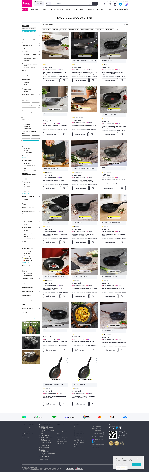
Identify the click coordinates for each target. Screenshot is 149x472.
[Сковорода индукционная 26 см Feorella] (55, 315)
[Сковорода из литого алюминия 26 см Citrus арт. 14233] (55, 368)
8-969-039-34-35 (45, 456)
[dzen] (120, 428)
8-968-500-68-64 (45, 447)
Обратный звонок (97, 433)
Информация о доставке (28, 433)
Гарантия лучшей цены (62, 437)
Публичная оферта (79, 442)
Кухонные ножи (78, 9)
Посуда (52, 9)
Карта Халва (60, 435)
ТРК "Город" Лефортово (47, 427)
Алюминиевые (46, 29)
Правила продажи (79, 437)
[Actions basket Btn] (115, 4)
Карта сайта (95, 447)
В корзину (64, 80)
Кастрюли (68, 9)
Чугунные (55, 29)
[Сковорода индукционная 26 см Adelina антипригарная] (55, 207)
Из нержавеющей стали (87, 29)
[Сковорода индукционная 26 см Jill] (55, 153)
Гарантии (59, 429)
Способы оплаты (26, 431)
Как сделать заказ (26, 429)
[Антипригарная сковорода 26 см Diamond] (113, 315)
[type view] (124, 24)
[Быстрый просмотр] (67, 39)
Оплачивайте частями (62, 441)
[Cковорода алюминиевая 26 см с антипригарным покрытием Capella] (84, 153)
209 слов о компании (79, 427)
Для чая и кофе (89, 9)
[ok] (113, 428)
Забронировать (51, 80)
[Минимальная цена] (26, 39)
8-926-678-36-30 (45, 435)
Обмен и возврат (26, 437)
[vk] (110, 428)
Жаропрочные (109, 29)
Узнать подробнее (120, 464)
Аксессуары (119, 9)
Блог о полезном (78, 431)
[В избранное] (67, 34)
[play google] (79, 469)
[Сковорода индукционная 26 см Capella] (113, 153)
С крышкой (63, 29)
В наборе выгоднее (35, 9)
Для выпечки (100, 9)
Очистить (24, 25)
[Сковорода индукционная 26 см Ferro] (113, 261)
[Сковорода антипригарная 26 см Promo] (84, 99)
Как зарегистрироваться (28, 427)
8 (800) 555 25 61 (113, 1)
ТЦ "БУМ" (43, 450)
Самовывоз (25, 435)
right (127, 9)
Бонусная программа (62, 431)
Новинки (45, 9)
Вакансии (76, 444)
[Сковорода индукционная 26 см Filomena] (84, 261)
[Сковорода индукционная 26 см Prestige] (55, 99)
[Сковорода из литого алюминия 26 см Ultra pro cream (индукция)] (55, 45)
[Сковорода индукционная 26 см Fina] (84, 315)
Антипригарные (99, 29)
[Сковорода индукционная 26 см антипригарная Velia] (55, 261)
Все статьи (37, 318)
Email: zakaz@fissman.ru (98, 436)
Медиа (76, 446)
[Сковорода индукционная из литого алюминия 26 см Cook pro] (84, 207)
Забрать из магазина (39, 1)
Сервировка (109, 9)
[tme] (117, 428)
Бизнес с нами (77, 435)
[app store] (70, 469)
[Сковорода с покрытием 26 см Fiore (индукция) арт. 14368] (113, 45)
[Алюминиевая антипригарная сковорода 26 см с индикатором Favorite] (113, 99)
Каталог (39, 4)
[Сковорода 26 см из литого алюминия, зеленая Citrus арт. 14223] (84, 368)
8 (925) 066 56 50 (96, 430)
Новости (76, 429)
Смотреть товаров (29, 31)
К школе (25, 9)
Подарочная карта (61, 439)
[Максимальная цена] (35, 39)
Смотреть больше (43, 459)
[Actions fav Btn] (109, 4)
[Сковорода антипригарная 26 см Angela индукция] (113, 207)
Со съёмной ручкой (73, 29)
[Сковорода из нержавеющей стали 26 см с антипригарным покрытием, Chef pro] (84, 45)
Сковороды (59, 9)
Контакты (59, 427)
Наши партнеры (61, 443)
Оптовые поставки (79, 433)
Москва (106, 1)
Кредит (58, 433)
